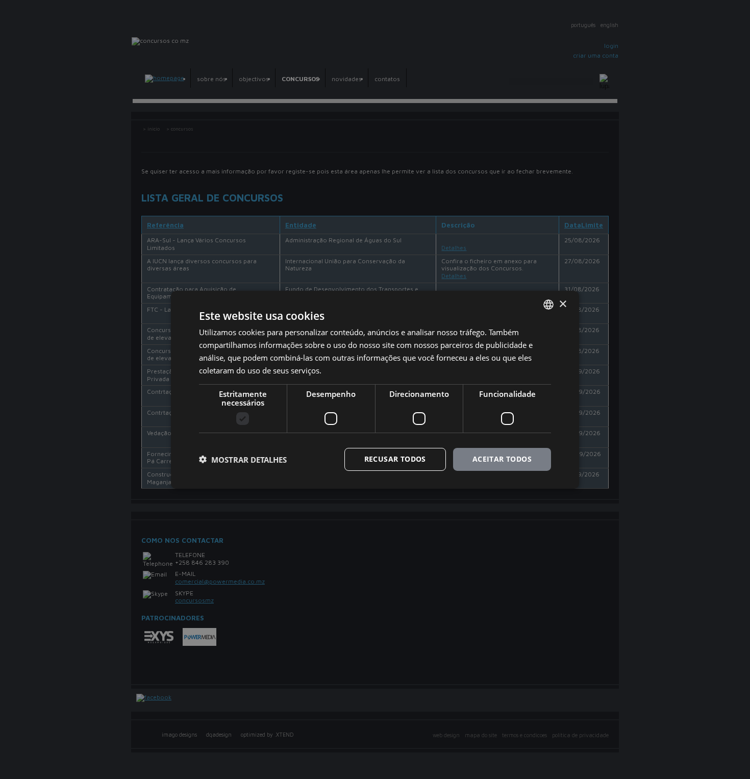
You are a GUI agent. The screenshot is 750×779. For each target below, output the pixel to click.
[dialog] (375, 389)
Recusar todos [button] (395, 459)
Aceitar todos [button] (502, 459)
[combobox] (548, 304)
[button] (243, 459)
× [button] (562, 304)
